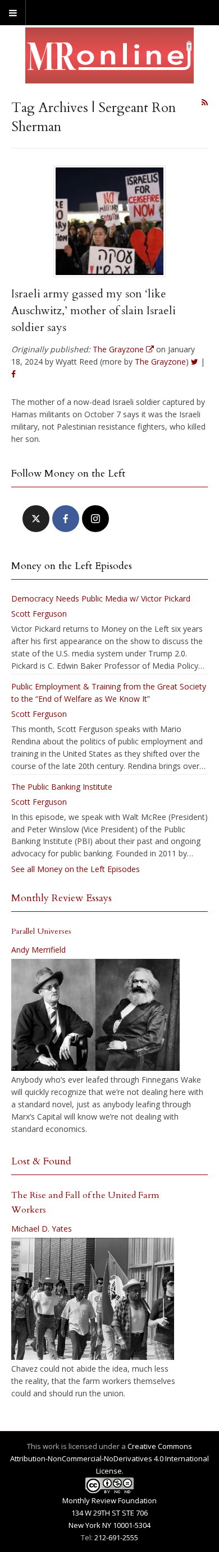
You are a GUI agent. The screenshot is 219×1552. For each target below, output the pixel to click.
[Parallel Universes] (95, 1015)
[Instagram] (95, 518)
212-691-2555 (116, 1537)
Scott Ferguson (39, 613)
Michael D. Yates (41, 1228)
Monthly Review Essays (61, 898)
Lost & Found (41, 1161)
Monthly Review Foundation (109, 1500)
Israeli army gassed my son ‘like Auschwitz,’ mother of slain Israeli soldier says (93, 310)
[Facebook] (65, 518)
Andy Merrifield (38, 949)
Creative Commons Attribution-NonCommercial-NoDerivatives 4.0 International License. (109, 1458)
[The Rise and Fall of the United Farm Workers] (92, 1299)
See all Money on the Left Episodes (75, 869)
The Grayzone (160, 361)
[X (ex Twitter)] (35, 518)
